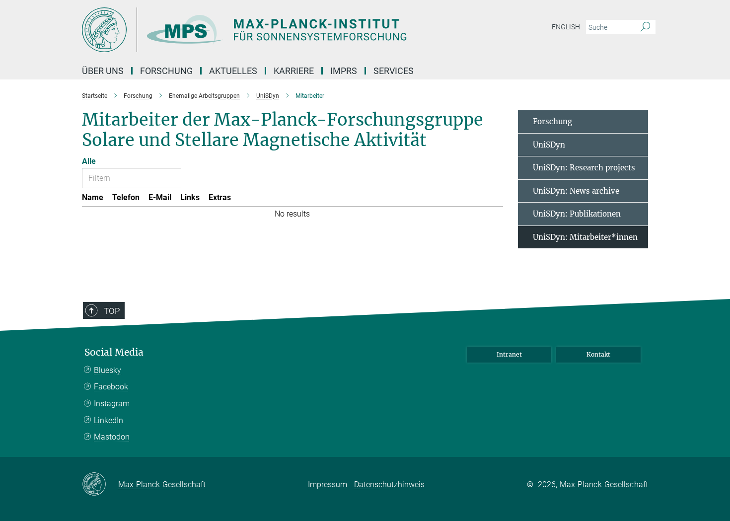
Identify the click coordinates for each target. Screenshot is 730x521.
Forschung (552, 121)
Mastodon (112, 437)
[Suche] (645, 27)
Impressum (327, 484)
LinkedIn (108, 420)
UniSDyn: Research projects (584, 167)
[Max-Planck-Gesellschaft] (100, 485)
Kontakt (598, 354)
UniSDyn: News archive (576, 191)
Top (112, 311)
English (566, 27)
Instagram (112, 403)
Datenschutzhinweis (389, 484)
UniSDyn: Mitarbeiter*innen (585, 237)
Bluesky (107, 370)
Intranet (509, 354)
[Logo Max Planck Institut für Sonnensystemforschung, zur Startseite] (268, 29)
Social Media (114, 352)
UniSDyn (549, 144)
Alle (89, 161)
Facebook (111, 386)
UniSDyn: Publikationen (577, 214)
